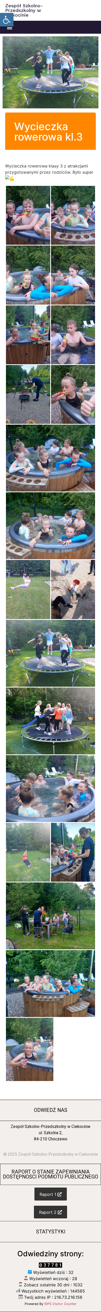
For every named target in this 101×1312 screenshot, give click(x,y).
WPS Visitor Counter (60, 1304)
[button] (6, 19)
